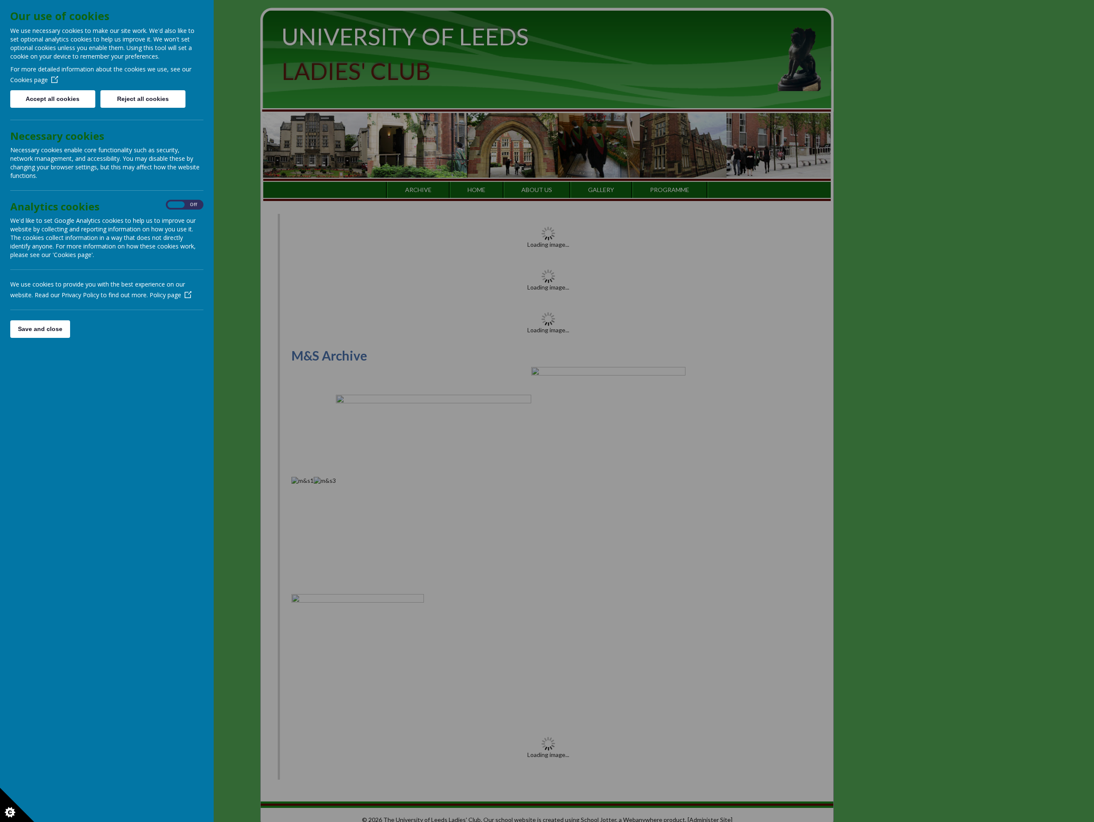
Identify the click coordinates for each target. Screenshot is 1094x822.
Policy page (165, 295)
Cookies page (29, 80)
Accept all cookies (52, 98)
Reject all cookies (143, 98)
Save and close (40, 328)
